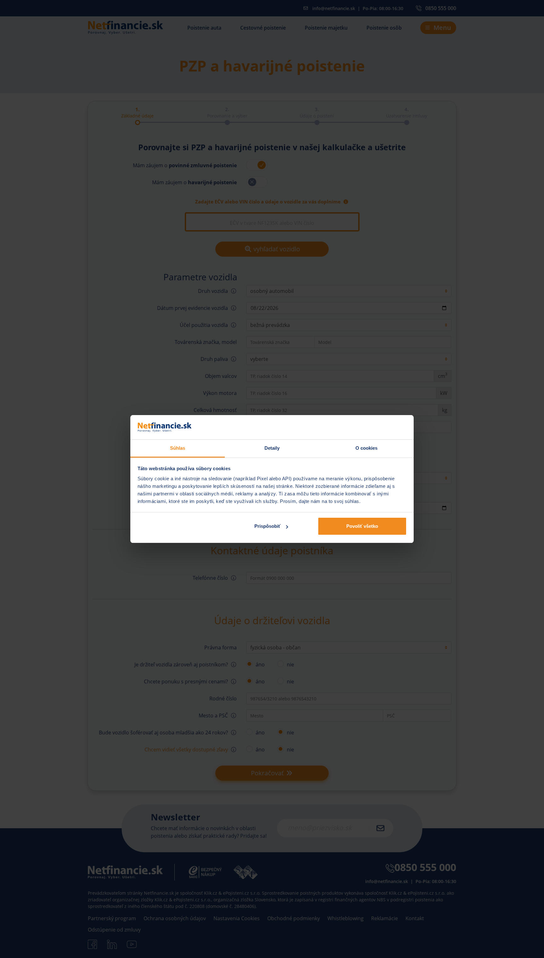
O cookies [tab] (366, 448)
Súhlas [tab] (177, 448)
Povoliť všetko (362, 526)
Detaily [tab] (272, 448)
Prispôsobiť (267, 526)
